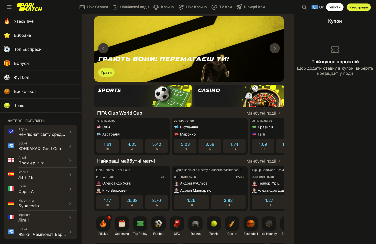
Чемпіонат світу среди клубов (49, 134)
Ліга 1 (23, 220)
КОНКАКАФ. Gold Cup (39, 148)
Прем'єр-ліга (31, 162)
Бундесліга (29, 205)
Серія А (26, 191)
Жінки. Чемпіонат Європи (44, 234)
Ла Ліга (25, 177)
